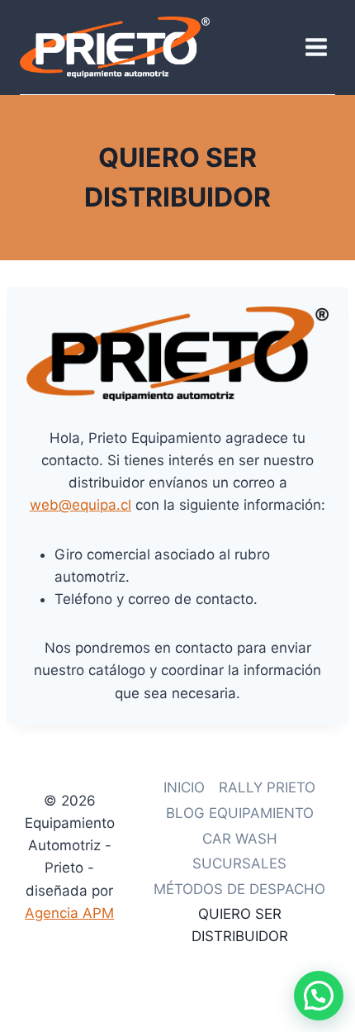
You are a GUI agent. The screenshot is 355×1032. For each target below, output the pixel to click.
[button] (318, 995)
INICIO (184, 787)
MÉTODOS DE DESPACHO (239, 889)
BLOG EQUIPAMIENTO (240, 813)
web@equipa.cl (80, 505)
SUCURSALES (239, 863)
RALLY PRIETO (267, 787)
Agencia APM (69, 913)
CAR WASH (239, 838)
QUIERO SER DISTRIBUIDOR (240, 925)
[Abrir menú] (315, 47)
